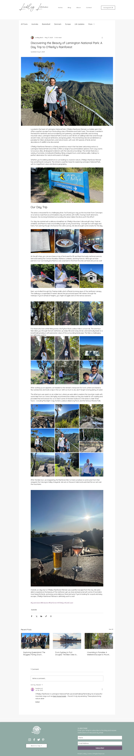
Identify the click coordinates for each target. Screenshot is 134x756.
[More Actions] (102, 689)
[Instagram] (29, 739)
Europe (68, 24)
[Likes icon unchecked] (36, 705)
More (90, 24)
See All (111, 629)
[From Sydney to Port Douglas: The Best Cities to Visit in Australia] (67, 641)
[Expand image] (43, 241)
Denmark (57, 24)
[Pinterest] (43, 739)
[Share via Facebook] (32, 616)
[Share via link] (46, 616)
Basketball (46, 24)
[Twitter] (38, 739)
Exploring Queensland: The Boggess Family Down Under (34, 653)
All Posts (24, 24)
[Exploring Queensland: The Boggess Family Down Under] (35, 641)
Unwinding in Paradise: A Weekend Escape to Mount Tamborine (98, 653)
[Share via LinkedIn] (41, 616)
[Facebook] (34, 739)
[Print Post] (51, 616)
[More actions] (102, 37)
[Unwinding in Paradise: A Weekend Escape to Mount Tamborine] (99, 641)
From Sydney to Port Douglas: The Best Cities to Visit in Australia (66, 653)
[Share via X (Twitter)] (36, 616)
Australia (34, 24)
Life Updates (79, 24)
